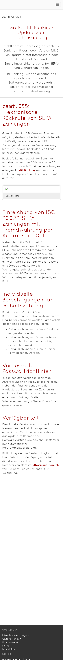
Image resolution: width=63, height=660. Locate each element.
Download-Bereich (46, 465)
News (5, 645)
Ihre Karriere (10, 642)
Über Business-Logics (15, 635)
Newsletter (8, 649)
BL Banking (27, 170)
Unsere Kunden (11, 638)
